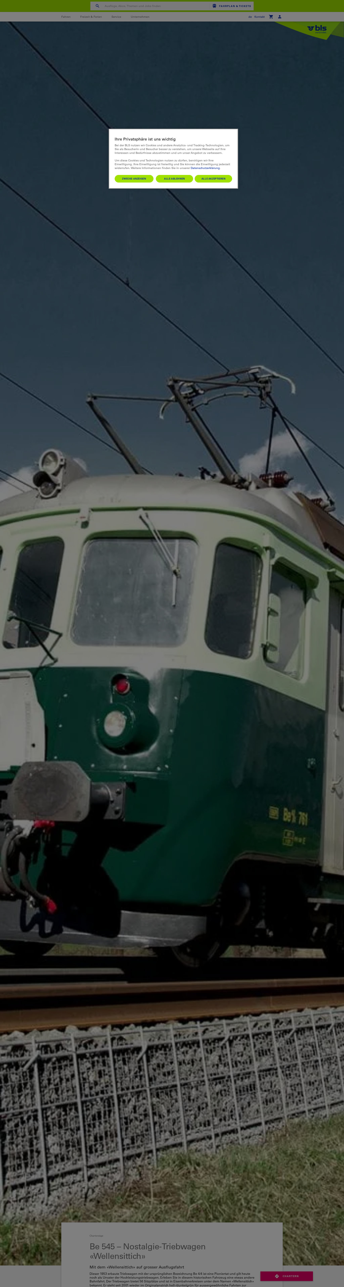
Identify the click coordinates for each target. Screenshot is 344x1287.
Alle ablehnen (174, 178)
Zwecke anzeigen (134, 178)
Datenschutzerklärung (205, 168)
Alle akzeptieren (213, 178)
